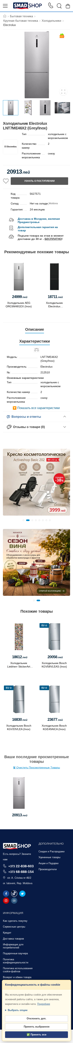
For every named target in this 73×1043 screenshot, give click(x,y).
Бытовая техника (21, 16)
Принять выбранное (36, 1026)
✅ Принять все (36, 1034)
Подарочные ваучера (15, 953)
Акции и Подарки (48, 863)
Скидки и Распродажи (51, 851)
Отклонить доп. (36, 1018)
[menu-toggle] (5, 5)
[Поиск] (59, 5)
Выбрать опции (17, 1010)
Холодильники (51, 20)
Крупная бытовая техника (20, 20)
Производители (48, 869)
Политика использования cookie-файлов (18, 970)
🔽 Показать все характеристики (36, 408)
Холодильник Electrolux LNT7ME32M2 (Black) (54, 306)
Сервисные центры (14, 926)
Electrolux (9, 25)
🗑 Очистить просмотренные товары (36, 767)
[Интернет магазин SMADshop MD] (27, 5)
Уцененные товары (49, 857)
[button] (23, 520)
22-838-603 (21, 866)
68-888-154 (21, 871)
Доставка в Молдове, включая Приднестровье (39, 220)
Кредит (7, 932)
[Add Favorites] (6, 181)
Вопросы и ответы (25, 416)
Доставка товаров (13, 938)
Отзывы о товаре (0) (28, 427)
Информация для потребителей (13, 946)
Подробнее (43, 1004)
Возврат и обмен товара (17, 977)
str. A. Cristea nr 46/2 (19, 877)
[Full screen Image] (63, 91)
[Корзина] (68, 6)
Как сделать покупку (15, 920)
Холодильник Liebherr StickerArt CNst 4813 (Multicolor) (19, 666)
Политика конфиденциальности (15, 961)
